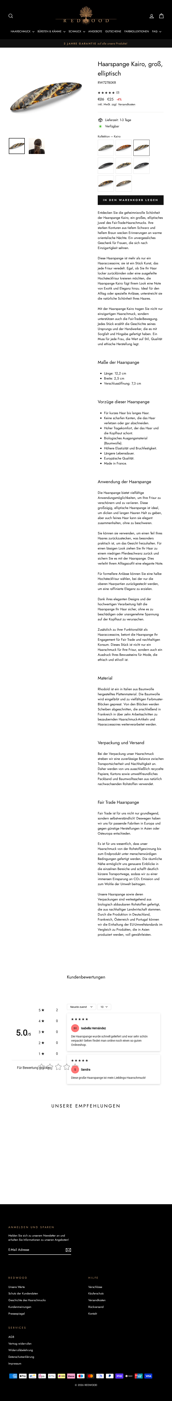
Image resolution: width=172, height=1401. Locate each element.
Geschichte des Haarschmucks (27, 1300)
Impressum (14, 1363)
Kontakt (92, 1313)
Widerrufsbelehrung (20, 1350)
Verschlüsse (95, 1287)
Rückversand (96, 1307)
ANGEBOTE (95, 31)
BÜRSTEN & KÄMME (50, 31)
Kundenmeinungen (19, 1307)
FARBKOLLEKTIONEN (136, 31)
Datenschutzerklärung (21, 1357)
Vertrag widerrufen (19, 1343)
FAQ (155, 31)
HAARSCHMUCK (21, 31)
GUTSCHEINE (113, 31)
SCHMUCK (75, 31)
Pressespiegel (16, 1313)
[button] (48, 1010)
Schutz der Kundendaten (23, 1293)
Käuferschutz (96, 1293)
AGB (11, 1337)
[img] (106, 92)
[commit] (68, 1249)
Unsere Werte (16, 1287)
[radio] (106, 148)
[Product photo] (46, 96)
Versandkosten (126, 104)
